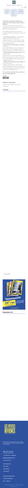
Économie (14, 10)
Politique (21, 10)
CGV (14, 484)
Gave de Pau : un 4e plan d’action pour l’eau (13, 110)
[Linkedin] (4, 78)
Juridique (14, 15)
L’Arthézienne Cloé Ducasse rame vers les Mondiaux (13, 244)
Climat (12, 12)
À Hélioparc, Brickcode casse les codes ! (13, 132)
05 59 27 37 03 (8, 460)
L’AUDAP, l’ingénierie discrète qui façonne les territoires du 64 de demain (14, 176)
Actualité (7, 10)
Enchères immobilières (8, 478)
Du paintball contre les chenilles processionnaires (11, 267)
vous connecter (11, 84)
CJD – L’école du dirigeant (12, 334)
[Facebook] (6, 78)
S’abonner (19, 5)
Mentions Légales (9, 484)
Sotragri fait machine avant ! (10, 357)
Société (6, 12)
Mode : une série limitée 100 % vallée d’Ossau (14, 221)
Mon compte (5, 466)
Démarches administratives (9, 476)
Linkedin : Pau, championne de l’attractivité (13, 154)
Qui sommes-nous (7, 463)
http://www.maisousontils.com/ (10, 28)
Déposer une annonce (11, 5)
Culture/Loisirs (20, 12)
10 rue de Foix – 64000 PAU (10, 455)
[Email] (8, 78)
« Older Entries (6, 274)
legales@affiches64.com (10, 457)
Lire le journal (6, 471)
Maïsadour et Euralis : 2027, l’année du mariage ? (12, 199)
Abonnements (6, 468)
